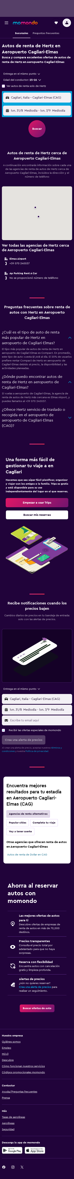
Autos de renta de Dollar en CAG (27, 854)
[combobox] (22, 74)
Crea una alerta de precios (35, 987)
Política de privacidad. (37, 751)
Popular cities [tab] (17, 822)
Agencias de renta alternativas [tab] (28, 814)
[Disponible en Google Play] (12, 1150)
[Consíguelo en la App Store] (35, 1150)
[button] (6, 23)
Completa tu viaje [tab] (44, 822)
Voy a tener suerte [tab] (20, 831)
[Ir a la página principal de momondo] (25, 22)
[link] (37, 502)
